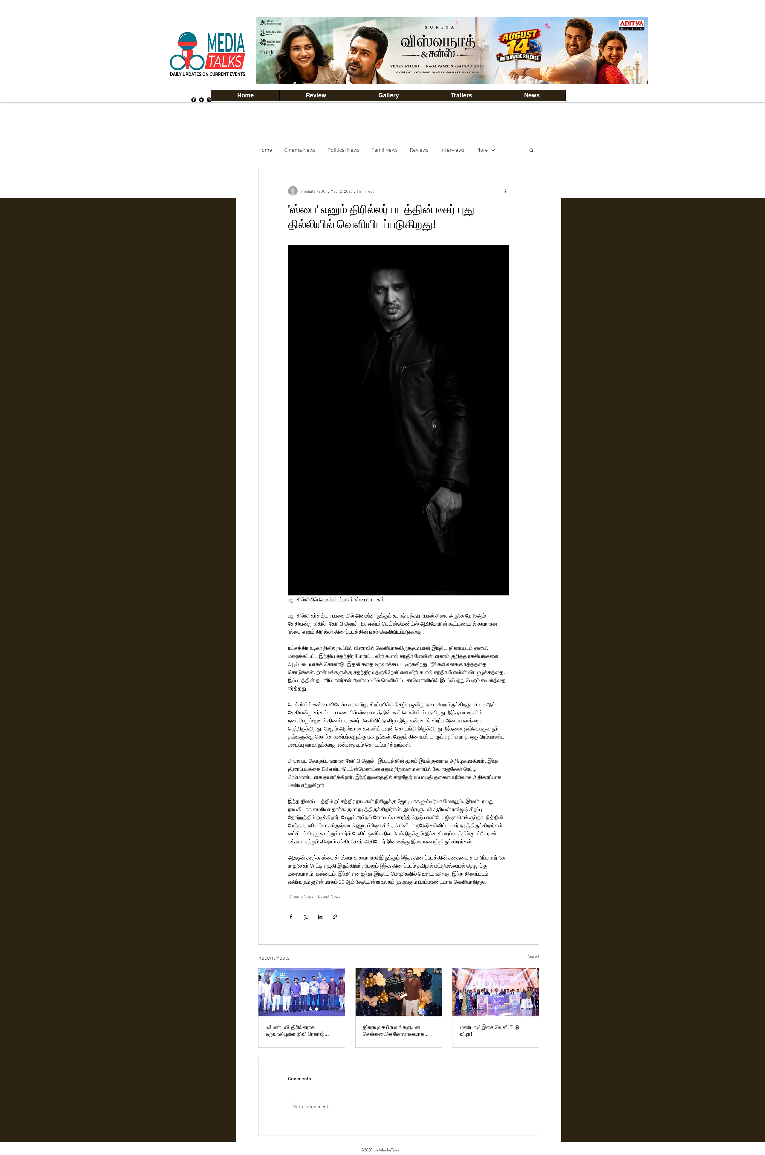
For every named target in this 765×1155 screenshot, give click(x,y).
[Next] (633, 50)
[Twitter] (201, 99)
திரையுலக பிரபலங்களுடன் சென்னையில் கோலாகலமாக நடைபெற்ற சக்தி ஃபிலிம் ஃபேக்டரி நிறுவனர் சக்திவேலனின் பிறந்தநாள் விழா (398, 1030)
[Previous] (270, 50)
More (482, 149)
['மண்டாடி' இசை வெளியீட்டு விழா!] (495, 992)
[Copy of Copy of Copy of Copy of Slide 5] (452, 70)
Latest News (329, 896)
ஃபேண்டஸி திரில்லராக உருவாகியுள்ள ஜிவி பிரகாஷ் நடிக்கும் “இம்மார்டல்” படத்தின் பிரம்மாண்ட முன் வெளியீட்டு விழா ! (298, 1030)
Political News (343, 149)
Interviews (452, 149)
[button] (388, 95)
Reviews (419, 149)
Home (265, 149)
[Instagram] (209, 99)
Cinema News (300, 149)
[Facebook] (193, 99)
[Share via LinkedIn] (320, 917)
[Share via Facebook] (291, 917)
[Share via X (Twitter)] (305, 917)
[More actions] (505, 190)
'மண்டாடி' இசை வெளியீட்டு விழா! (489, 1030)
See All (533, 956)
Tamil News (384, 149)
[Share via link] (335, 917)
